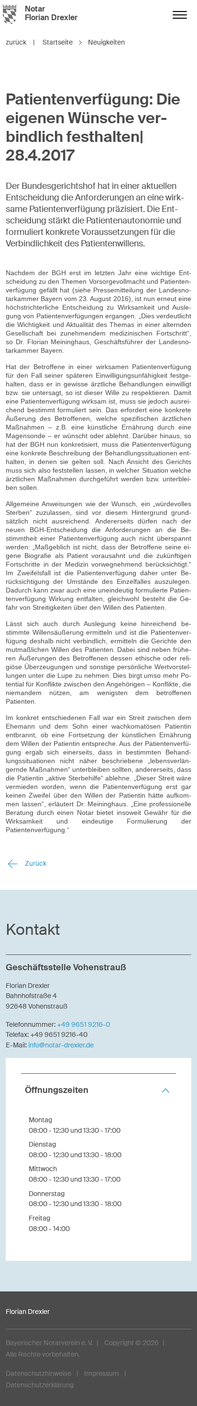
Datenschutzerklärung (40, 1385)
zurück (20, 42)
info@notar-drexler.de (61, 1045)
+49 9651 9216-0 (83, 1024)
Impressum (101, 1373)
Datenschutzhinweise (38, 1373)
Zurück (34, 863)
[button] (98, 1090)
